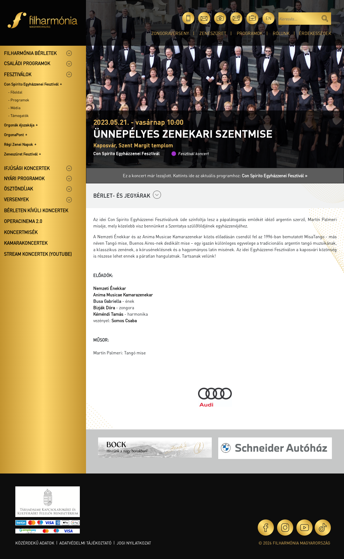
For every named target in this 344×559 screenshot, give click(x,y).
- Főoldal (15, 92)
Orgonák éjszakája (19, 124)
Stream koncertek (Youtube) (38, 254)
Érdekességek (315, 33)
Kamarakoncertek (26, 243)
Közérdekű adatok (34, 543)
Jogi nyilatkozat (134, 543)
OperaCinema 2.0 (23, 221)
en (268, 18)
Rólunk (281, 33)
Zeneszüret (212, 33)
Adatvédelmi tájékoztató (85, 543)
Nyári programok (24, 178)
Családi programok (27, 63)
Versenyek (16, 199)
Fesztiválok (17, 74)
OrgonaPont (14, 134)
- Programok (18, 99)
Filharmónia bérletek (30, 53)
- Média (14, 107)
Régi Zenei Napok (18, 144)
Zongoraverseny (170, 33)
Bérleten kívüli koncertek (36, 210)
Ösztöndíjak (18, 188)
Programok (249, 33)
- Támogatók (18, 115)
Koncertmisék (21, 232)
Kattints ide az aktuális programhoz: (240, 175)
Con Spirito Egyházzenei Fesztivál (31, 83)
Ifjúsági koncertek (27, 168)
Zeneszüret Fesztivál (21, 153)
